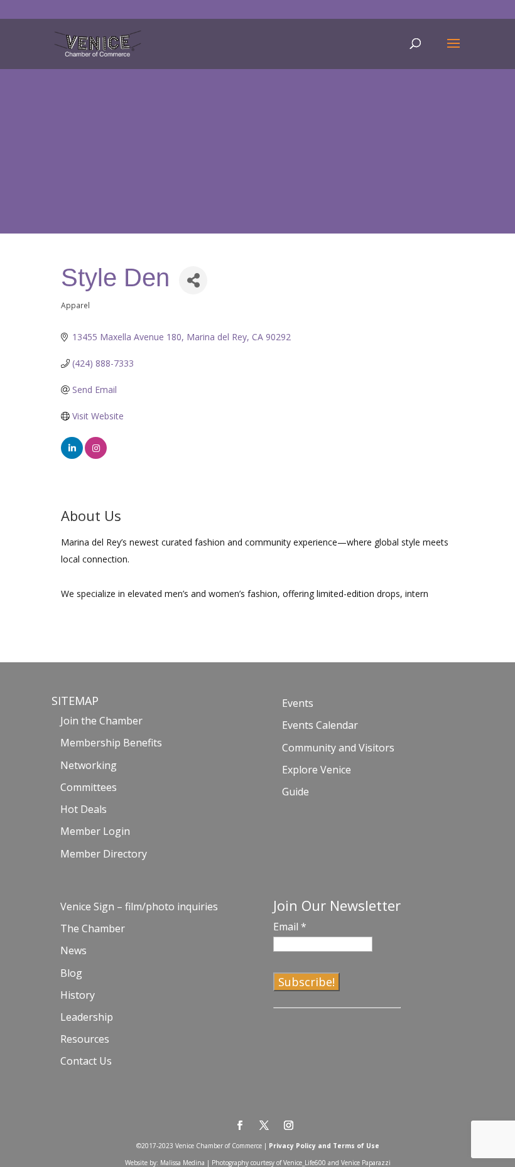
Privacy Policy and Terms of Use (324, 1145)
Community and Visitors (338, 748)
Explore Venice (316, 770)
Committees (88, 787)
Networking (88, 765)
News (73, 950)
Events (297, 703)
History (77, 995)
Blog (71, 973)
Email (289, 926)
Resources (84, 1039)
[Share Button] (193, 280)
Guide (295, 792)
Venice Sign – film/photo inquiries (139, 906)
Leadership (86, 1017)
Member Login (95, 831)
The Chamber (92, 928)
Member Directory (103, 854)
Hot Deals (83, 809)
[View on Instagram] (96, 455)
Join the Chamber (101, 721)
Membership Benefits (111, 743)
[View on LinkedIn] (72, 455)
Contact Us (86, 1061)
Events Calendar (320, 725)
